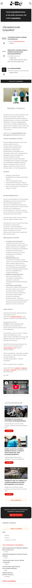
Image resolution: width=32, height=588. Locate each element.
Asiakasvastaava (7, 573)
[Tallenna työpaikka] (4, 43)
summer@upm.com (9, 348)
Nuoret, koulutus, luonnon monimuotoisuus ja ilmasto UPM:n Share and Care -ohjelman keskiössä (14, 452)
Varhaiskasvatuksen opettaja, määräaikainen (17, 38)
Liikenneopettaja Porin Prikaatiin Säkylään (15, 548)
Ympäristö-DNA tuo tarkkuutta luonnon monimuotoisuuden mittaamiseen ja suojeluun (16, 482)
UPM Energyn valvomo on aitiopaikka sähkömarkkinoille (15, 420)
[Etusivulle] (16, 3)
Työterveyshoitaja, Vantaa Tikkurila (13, 560)
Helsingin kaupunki (19, 41)
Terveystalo (6, 562)
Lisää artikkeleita (16, 500)
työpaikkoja (15, 18)
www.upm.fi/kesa (16, 317)
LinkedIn (17, 368)
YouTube (6, 370)
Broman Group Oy (8, 575)
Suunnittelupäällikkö (14, 68)
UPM (3, 532)
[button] (28, 15)
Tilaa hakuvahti (17, 515)
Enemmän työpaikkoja (16, 81)
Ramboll (4, 556)
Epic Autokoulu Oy (8, 550)
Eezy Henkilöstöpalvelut (9, 568)
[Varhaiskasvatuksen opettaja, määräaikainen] (4, 38)
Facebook (24, 368)
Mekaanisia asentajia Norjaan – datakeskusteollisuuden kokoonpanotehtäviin (18, 52)
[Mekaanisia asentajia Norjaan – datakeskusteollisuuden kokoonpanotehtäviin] (4, 51)
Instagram (13, 370)
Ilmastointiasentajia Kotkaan (11, 566)
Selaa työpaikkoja (9, 581)
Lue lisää (9, 431)
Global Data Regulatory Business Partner (14, 554)
